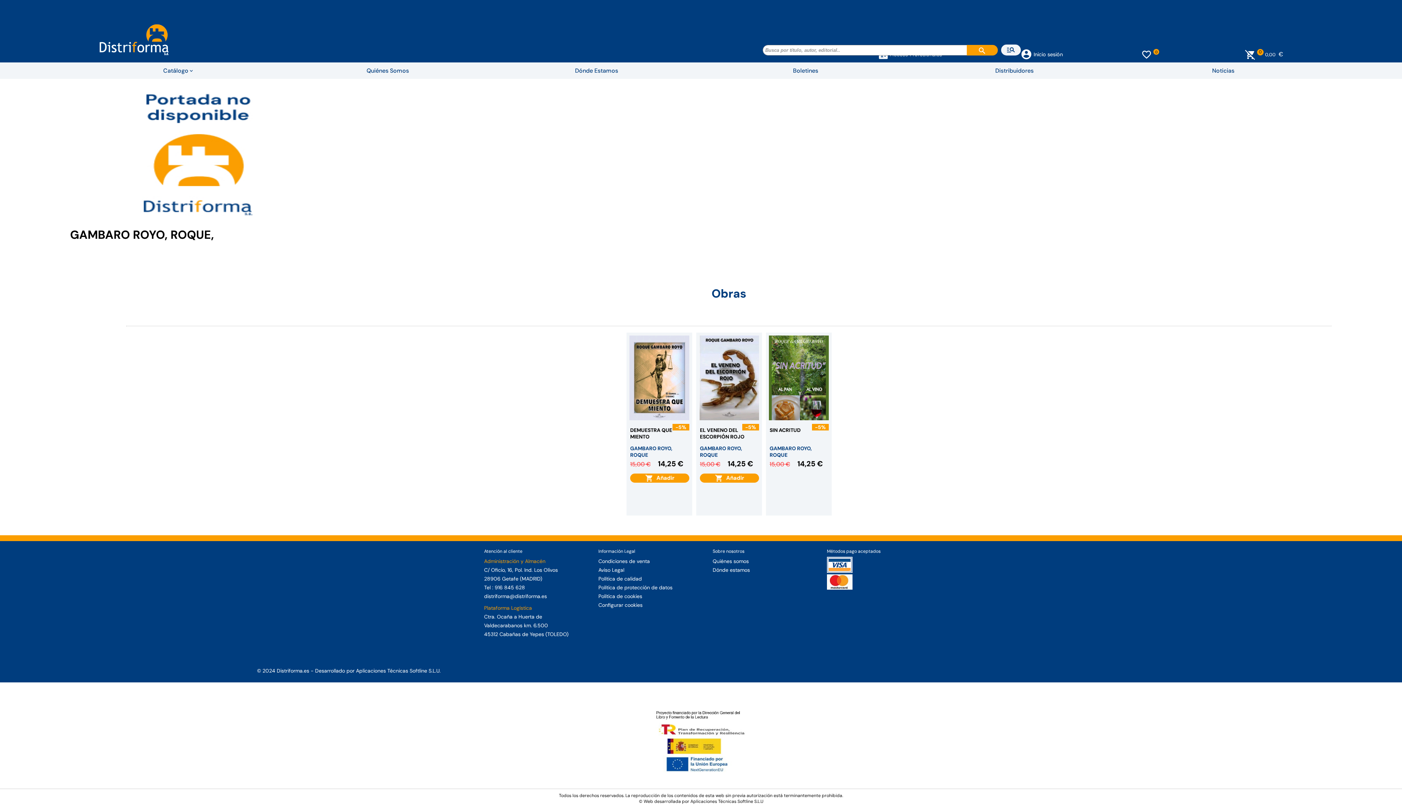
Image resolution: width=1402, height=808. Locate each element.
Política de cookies (620, 596)
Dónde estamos (731, 570)
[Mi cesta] (1250, 54)
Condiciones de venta (624, 561)
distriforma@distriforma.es (515, 596)
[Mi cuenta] (1026, 54)
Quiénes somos (731, 561)
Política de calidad (620, 578)
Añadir (664, 478)
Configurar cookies (620, 605)
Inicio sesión (1048, 54)
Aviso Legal (611, 570)
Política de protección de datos (635, 587)
